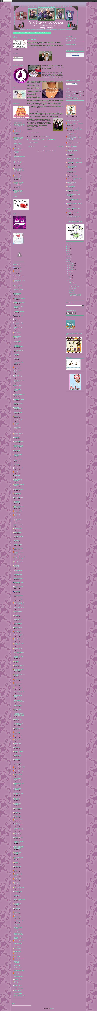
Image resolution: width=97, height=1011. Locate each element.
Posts (16, 57)
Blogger (52, 1008)
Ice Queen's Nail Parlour (18, 307)
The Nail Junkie (18, 968)
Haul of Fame (17, 743)
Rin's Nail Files (17, 763)
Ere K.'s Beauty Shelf (18, 376)
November (71, 265)
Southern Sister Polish (18, 515)
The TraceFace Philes (18, 459)
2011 (68, 250)
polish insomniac (18, 525)
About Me (21, 32)
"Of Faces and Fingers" (18, 328)
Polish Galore (17, 267)
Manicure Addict (18, 599)
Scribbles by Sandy (72, 150)
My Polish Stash (36, 32)
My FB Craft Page (71, 38)
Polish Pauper (17, 705)
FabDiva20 (17, 540)
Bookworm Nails (18, 548)
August (70, 271)
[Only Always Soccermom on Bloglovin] (71, 84)
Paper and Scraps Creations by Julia (75, 123)
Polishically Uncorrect (17, 501)
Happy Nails (17, 946)
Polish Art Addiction (16, 962)
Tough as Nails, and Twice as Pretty (19, 557)
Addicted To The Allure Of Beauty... (19, 138)
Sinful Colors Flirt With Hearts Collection (18, 151)
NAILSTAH (16, 358)
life (74, 93)
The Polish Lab (18, 891)
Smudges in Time (71, 171)
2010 (68, 253)
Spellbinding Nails (18, 635)
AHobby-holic (71, 186)
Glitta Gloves (17, 990)
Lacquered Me (18, 176)
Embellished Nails (18, 582)
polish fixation (17, 143)
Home (15, 32)
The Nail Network (18, 489)
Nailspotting (17, 951)
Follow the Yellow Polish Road (18, 162)
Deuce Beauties (18, 740)
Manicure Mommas (19, 298)
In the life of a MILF (19, 767)
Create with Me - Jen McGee (73, 212)
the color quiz (72, 288)
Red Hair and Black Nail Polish (18, 934)
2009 (68, 255)
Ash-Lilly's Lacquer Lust (19, 639)
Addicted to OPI (18, 403)
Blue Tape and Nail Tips (19, 395)
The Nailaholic (18, 611)
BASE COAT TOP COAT (18, 794)
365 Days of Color (19, 652)
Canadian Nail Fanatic (18, 271)
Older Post (60, 146)
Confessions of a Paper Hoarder (73, 195)
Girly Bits (16, 424)
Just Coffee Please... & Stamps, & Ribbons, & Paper (74, 128)
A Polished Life (18, 648)
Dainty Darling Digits (18, 874)
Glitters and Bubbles (17, 853)
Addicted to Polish (19, 399)
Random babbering (74, 286)
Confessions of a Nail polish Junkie (18, 829)
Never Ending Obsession (17, 683)
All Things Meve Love (18, 973)
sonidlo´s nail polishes (18, 937)
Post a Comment (33, 142)
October (71, 267)
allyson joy (17, 908)
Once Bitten (17, 709)
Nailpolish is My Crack (18, 323)
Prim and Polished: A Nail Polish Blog (19, 603)
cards (79, 92)
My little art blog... (72, 175)
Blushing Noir (17, 879)
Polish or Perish (18, 532)
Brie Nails (16, 747)
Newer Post (31, 146)
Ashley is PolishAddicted (18, 407)
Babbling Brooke (18, 976)
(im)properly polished (17, 916)
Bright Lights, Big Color (18, 362)
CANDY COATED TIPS (18, 586)
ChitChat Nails (18, 412)
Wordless (75, 98)
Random (78, 95)
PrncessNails (17, 149)
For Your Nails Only (19, 899)
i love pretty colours (17, 390)
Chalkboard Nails (18, 441)
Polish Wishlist (28, 32)
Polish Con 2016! (18, 145)
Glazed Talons (18, 544)
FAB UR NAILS (18, 820)
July (70, 274)
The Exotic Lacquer (19, 771)
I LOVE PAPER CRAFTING (74, 217)
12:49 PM (47, 136)
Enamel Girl (17, 367)
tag (81, 97)
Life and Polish (18, 570)
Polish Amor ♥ (18, 619)
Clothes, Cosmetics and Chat (19, 644)
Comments (17, 60)
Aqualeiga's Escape (72, 190)
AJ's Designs (70, 154)
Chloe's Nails (17, 866)
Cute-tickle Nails (18, 679)
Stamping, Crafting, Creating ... (74, 203)
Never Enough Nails (19, 302)
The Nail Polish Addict (18, 520)
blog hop (74, 91)
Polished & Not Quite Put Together (19, 701)
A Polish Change (18, 433)
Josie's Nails (17, 812)
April (70, 280)
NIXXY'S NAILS (17, 985)
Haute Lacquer (18, 993)
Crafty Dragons (71, 182)
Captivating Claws (19, 168)
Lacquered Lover (18, 536)
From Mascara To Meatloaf (19, 381)
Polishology (17, 732)
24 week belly (72, 284)
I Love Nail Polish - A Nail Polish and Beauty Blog (19, 847)
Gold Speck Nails (18, 562)
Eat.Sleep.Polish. (18, 775)
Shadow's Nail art (19, 887)
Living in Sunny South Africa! (74, 179)
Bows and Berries (19, 941)
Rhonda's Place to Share (73, 143)
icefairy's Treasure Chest (19, 276)
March (70, 282)
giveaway (68, 93)
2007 (68, 259)
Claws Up (16, 895)
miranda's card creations (74, 158)
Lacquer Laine (18, 627)
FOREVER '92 (17, 979)
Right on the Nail (18, 286)
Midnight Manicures (17, 982)
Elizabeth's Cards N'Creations (71, 166)
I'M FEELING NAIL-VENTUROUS (19, 723)
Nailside (16, 472)
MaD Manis (17, 816)
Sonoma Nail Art (18, 511)
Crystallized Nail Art (18, 858)
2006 (68, 261)
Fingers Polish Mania (17, 337)
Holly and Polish (18, 578)
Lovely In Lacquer (18, 608)
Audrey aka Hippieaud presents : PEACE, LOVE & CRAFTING (74, 138)
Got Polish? (17, 956)
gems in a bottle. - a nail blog (19, 842)
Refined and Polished (17, 804)
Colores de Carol (18, 350)
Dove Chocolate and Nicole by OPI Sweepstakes (18, 170)
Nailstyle (16, 437)
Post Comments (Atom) (49, 151)
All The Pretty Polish (17, 779)
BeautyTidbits (17, 931)
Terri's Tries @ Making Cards (74, 162)
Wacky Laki (17, 450)
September (71, 269)
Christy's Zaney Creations (74, 199)
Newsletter (31, 39)
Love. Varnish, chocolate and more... (18, 429)
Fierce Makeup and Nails (19, 996)
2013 (68, 246)
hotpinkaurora (18, 623)
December (71, 263)
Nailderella (17, 319)
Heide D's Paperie (72, 146)
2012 (68, 248)
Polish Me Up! (17, 719)
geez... (15, 870)
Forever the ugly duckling (18, 657)
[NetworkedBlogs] (75, 54)
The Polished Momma (17, 789)
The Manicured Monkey (18, 454)
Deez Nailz (17, 475)
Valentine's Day (18, 164)
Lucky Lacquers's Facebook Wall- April (18, 191)
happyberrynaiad (19, 311)
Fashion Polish (17, 385)
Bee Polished (17, 131)
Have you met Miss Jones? (19, 674)
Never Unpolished (18, 692)
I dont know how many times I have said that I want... (75, 296)
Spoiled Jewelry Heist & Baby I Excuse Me (18, 185)
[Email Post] (53, 136)
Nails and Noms (18, 289)
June (70, 276)
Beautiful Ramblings (17, 883)
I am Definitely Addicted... (18, 480)
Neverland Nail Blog (18, 696)
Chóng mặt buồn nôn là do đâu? (19, 126)
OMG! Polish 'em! (18, 988)
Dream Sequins (18, 574)
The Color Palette (18, 665)
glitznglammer (18, 631)
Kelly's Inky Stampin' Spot (73, 208)
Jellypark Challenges (17, 566)
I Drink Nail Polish (18, 182)
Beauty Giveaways (46, 32)
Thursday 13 (68, 98)
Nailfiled (16, 661)
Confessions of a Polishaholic (18, 824)
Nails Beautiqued (18, 595)
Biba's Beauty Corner (18, 928)
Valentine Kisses (18, 468)
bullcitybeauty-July (19, 124)
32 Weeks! (16, 157)
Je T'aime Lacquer (19, 959)
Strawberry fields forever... (18, 132)
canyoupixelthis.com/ (72, 133)
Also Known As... (18, 420)
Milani (81, 93)
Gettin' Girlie (17, 925)
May (70, 278)
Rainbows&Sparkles (19, 156)
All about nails (18, 736)
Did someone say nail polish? (18, 506)
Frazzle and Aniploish (17, 294)
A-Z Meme (71, 290)
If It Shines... (17, 912)
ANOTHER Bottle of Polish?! (19, 281)
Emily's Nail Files (18, 837)
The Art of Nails (18, 728)
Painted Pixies (17, 755)
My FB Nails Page (70, 41)
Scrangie (16, 615)
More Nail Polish (18, 315)
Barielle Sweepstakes (17, 177)
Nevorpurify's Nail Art (18, 784)
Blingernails (17, 759)
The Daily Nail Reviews (17, 903)
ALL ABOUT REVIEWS (17, 799)
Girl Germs (17, 954)
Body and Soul (18, 341)
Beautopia (17, 591)
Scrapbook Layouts (71, 97)
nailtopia (16, 354)
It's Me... (16, 139)
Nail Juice (16, 464)
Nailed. (16, 862)
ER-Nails (16, 416)
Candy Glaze (17, 493)
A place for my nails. (18, 552)
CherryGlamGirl (18, 751)
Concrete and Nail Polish (19, 485)
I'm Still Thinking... (18, 943)
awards (68, 91)
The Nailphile (17, 948)
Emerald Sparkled (19, 970)
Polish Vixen (17, 965)
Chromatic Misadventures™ (18, 346)
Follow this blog (75, 55)
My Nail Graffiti (18, 497)
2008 (68, 257)
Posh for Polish (18, 808)
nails (68, 95)
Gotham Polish (18, 528)
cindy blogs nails (18, 921)
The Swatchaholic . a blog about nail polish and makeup (19, 714)
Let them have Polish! (18, 371)
